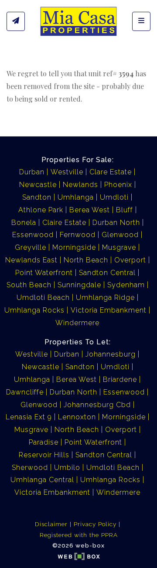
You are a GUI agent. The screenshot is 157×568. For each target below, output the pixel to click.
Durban (31, 172)
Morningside (74, 247)
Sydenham (126, 285)
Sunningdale (79, 285)
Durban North (116, 222)
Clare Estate (110, 172)
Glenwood (120, 235)
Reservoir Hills (44, 455)
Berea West (89, 210)
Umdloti (114, 197)
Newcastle (38, 184)
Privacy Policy (95, 523)
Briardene (120, 379)
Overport (130, 260)
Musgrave (119, 247)
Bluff (124, 210)
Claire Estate (64, 222)
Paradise (43, 442)
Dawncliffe (25, 392)
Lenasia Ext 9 (29, 417)
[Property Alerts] (16, 21)
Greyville (30, 247)
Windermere (77, 323)
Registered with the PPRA (79, 534)
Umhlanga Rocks (34, 310)
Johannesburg (110, 354)
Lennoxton (77, 417)
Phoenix (118, 184)
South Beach (29, 285)
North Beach (86, 260)
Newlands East (31, 260)
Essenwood (33, 235)
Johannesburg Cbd (97, 405)
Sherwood (30, 467)
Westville (67, 172)
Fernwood (78, 235)
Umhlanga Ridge (105, 297)
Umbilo (67, 467)
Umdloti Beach (43, 297)
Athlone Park (40, 210)
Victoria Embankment (109, 310)
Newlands (80, 184)
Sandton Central (107, 273)
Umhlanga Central (42, 480)
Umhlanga (76, 197)
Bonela (23, 222)
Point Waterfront (44, 273)
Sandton (36, 197)
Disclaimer (51, 523)
